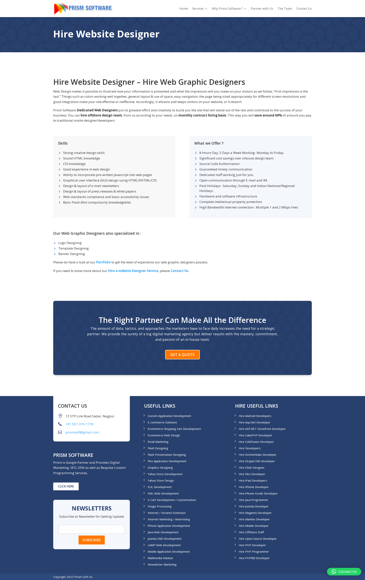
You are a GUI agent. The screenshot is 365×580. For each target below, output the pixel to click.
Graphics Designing (160, 467)
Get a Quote (182, 354)
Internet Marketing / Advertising (169, 519)
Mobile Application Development (169, 551)
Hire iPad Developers (253, 480)
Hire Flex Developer (252, 474)
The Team (284, 8)
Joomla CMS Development (165, 538)
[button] (344, 571)
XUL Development (160, 487)
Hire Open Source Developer (258, 538)
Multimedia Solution (160, 558)
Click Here (66, 486)
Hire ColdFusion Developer (256, 442)
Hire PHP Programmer (254, 551)
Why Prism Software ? (227, 8)
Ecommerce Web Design (164, 435)
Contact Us (304, 8)
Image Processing (159, 506)
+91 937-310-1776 (79, 424)
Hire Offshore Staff (251, 532)
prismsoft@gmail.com (82, 432)
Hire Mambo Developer (254, 519)
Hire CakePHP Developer (255, 435)
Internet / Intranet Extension (167, 513)
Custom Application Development (169, 416)
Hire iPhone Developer (254, 487)
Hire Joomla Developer (254, 506)
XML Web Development (163, 493)
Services (198, 8)
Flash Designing (158, 448)
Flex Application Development (167, 461)
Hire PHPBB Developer (254, 558)
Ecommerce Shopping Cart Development (174, 429)
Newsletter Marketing (162, 564)
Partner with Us (262, 8)
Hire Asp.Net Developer (254, 422)
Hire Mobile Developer (254, 526)
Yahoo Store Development (165, 474)
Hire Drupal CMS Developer (257, 461)
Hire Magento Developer (255, 513)
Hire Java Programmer (253, 500)
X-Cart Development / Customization (172, 500)
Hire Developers (250, 448)
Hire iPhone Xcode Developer (258, 493)
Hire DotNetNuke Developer (257, 454)
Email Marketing (158, 442)
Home (183, 8)
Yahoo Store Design (161, 480)
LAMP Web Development (164, 545)
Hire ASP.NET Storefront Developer (262, 429)
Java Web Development (163, 532)
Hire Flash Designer (252, 467)
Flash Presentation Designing (167, 454)
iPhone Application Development (169, 526)
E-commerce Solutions (162, 422)
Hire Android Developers (255, 416)
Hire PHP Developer (252, 545)
